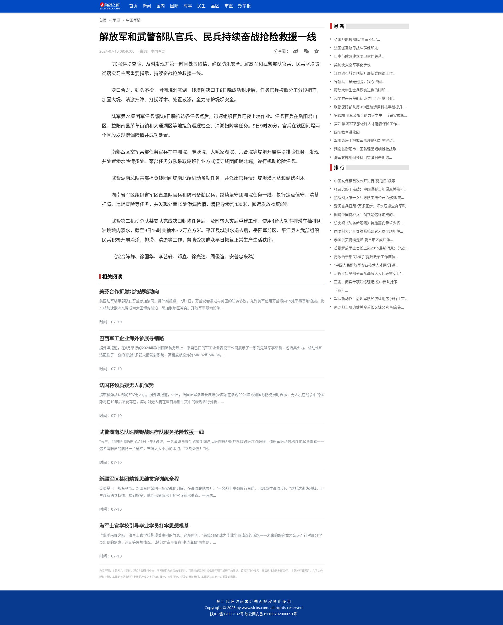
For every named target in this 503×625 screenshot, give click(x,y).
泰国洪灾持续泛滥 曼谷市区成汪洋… (363, 239)
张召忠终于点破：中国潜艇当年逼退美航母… (370, 189)
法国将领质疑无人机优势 (126, 385)
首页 (133, 6)
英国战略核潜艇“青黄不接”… (357, 39)
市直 (229, 6)
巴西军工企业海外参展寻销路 (131, 338)
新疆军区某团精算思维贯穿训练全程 (139, 479)
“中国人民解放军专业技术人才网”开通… (366, 265)
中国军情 (133, 20)
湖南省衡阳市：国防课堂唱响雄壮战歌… (366, 148)
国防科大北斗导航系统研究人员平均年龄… (368, 231)
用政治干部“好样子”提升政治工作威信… (366, 256)
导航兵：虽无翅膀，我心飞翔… (359, 81)
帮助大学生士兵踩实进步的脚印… (361, 89)
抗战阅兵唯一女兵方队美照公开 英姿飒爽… (369, 197)
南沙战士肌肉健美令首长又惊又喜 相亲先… (369, 307)
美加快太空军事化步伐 (352, 64)
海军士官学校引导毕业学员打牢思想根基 (144, 525)
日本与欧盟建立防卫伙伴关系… (359, 56)
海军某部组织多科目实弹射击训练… (363, 157)
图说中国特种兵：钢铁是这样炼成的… (365, 214)
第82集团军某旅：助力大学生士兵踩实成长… (370, 115)
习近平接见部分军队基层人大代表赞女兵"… (369, 273)
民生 (201, 6)
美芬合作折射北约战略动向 (129, 291)
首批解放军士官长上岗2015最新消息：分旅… (371, 247)
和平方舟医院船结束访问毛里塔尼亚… (365, 98)
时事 (188, 6)
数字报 (244, 6)
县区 (215, 6)
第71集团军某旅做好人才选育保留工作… (367, 123)
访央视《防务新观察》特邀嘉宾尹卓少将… (368, 222)
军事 (116, 20)
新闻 (147, 6)
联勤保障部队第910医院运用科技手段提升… (370, 106)
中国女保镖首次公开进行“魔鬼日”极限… (366, 180)
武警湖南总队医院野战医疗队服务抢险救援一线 (151, 432)
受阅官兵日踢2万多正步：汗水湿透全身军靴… (371, 205)
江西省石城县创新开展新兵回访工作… (365, 73)
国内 (160, 6)
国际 (174, 6)
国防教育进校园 (347, 132)
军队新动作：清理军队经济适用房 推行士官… (371, 298)
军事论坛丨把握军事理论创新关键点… (365, 140)
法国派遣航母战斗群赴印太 (356, 47)
